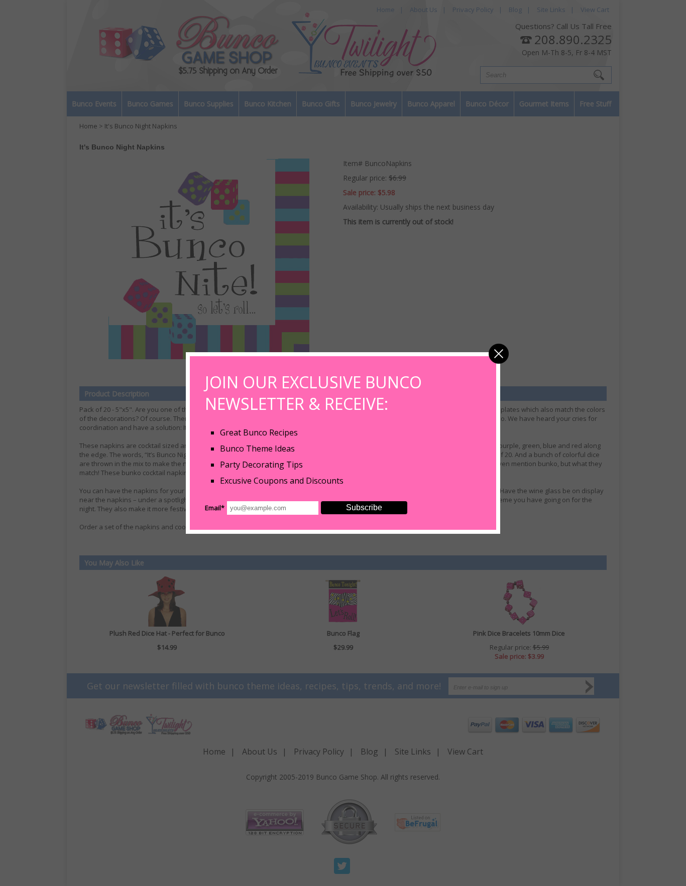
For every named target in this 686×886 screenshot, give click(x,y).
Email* (214, 507)
